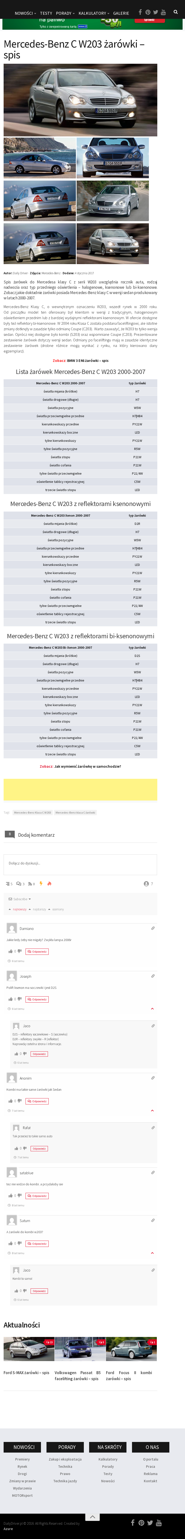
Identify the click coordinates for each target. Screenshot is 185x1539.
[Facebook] (140, 12)
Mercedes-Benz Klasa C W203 (32, 812)
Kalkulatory (92, 13)
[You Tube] (163, 12)
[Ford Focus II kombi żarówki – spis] (131, 1349)
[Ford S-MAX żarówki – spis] (29, 1349)
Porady (108, 1466)
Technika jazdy (65, 1481)
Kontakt (150, 1481)
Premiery (22, 1459)
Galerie (121, 13)
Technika (65, 1466)
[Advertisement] (91, 790)
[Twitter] (156, 12)
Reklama (151, 1473)
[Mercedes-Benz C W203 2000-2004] (40, 177)
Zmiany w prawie (22, 1481)
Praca (150, 1466)
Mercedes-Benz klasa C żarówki (75, 812)
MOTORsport (22, 1495)
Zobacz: (80, 766)
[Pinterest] (148, 12)
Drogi (22, 1473)
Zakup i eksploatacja (65, 1459)
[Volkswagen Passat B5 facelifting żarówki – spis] (80, 1349)
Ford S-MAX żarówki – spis (26, 1372)
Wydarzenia (22, 1488)
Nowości (108, 1481)
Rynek (22, 1466)
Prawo (65, 1473)
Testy (107, 1473)
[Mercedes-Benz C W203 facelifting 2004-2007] (113, 219)
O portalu (150, 1459)
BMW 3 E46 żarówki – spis (80, 360)
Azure (8, 1528)
